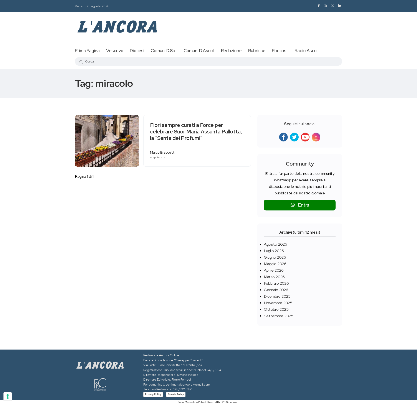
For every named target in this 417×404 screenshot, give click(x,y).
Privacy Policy (153, 394)
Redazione (231, 50)
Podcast (280, 50)
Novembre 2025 (278, 302)
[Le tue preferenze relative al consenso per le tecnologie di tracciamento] (7, 396)
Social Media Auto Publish (192, 402)
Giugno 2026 (275, 257)
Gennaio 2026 (276, 289)
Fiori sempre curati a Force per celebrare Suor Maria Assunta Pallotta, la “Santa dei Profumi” (196, 132)
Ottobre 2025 (276, 309)
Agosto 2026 (275, 244)
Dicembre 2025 (277, 296)
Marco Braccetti (162, 152)
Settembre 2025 (278, 315)
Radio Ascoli (306, 50)
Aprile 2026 (274, 270)
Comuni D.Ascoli (199, 50)
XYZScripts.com (230, 402)
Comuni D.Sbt (164, 50)
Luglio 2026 (274, 250)
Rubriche (256, 50)
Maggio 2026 (275, 263)
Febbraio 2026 (276, 283)
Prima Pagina (87, 50)
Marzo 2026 (274, 276)
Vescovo (114, 50)
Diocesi (137, 50)
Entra (302, 205)
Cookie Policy (176, 394)
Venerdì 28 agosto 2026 (92, 6)
